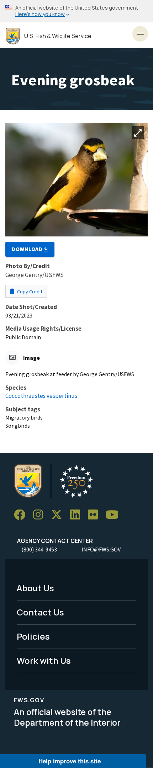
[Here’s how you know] (76, 11)
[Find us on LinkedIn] (77, 515)
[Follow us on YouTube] (114, 515)
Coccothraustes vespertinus (41, 396)
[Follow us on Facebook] (22, 515)
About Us (35, 588)
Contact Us (40, 612)
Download (28, 248)
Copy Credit (29, 291)
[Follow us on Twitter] (59, 515)
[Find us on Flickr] (95, 515)
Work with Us (44, 660)
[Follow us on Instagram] (40, 515)
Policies (33, 636)
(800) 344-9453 (39, 549)
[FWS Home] (13, 36)
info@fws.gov (101, 549)
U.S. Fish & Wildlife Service (57, 36)
